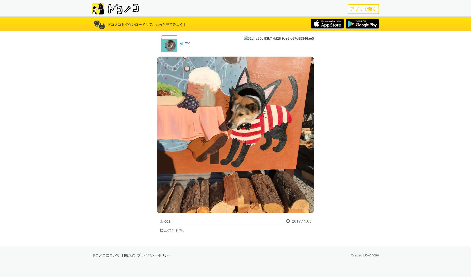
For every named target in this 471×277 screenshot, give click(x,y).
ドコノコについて (105, 255)
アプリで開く (363, 9)
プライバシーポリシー (154, 255)
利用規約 (128, 255)
